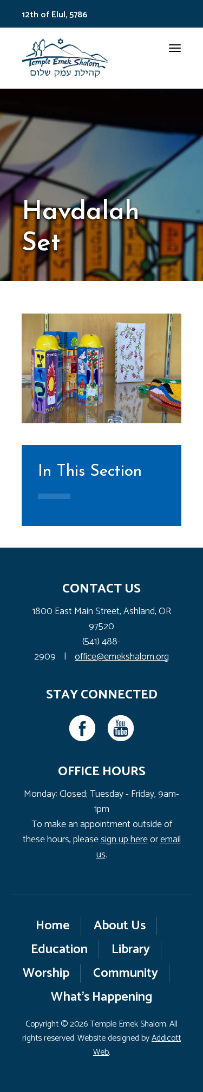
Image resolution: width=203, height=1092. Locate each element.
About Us (120, 925)
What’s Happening (102, 997)
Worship (46, 973)
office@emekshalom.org (122, 657)
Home (53, 925)
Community (125, 973)
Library (131, 949)
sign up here (124, 839)
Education (59, 949)
